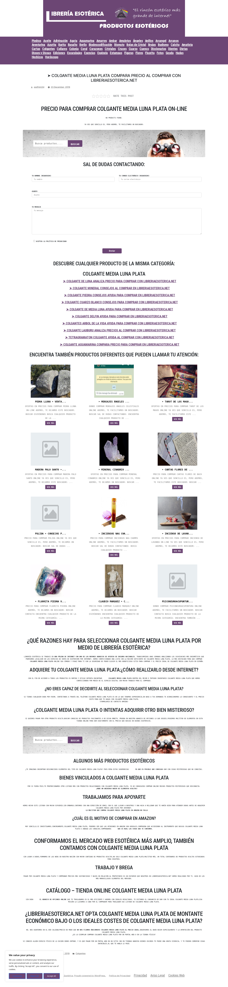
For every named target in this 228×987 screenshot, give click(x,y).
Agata (73, 41)
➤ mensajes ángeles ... (114, 401)
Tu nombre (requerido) (41, 176)
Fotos (160, 53)
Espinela (102, 53)
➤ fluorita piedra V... (50, 601)
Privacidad (140, 975)
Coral (84, 49)
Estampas (116, 53)
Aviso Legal (157, 975)
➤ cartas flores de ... (177, 469)
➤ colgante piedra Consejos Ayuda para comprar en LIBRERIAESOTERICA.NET (119, 295)
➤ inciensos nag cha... (114, 533)
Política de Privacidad (119, 975)
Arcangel (160, 41)
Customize (17, 976)
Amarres (101, 41)
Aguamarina (86, 41)
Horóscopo (51, 57)
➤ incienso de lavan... (177, 533)
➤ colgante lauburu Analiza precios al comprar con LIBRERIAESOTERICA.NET (119, 330)
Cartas (36, 49)
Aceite (47, 41)
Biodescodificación (100, 45)
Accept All (51, 976)
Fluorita (150, 53)
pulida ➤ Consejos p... (50, 533)
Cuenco (144, 49)
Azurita (51, 45)
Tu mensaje (36, 207)
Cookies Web (176, 975)
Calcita (175, 45)
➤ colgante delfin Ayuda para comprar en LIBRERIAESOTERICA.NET (119, 316)
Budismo (163, 45)
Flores (139, 53)
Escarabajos (74, 53)
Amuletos (125, 41)
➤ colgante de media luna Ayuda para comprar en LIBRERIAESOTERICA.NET (119, 309)
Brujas (152, 45)
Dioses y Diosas (41, 53)
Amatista (187, 45)
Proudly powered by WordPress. (90, 975)
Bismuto (119, 45)
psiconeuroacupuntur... (177, 601)
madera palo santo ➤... (50, 469)
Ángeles (138, 41)
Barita (62, 45)
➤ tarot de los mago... (177, 401)
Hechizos (37, 57)
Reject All (34, 976)
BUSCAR (75, 144)
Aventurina (38, 45)
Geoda (170, 53)
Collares (62, 49)
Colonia (74, 49)
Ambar (113, 41)
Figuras (128, 53)
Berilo (83, 45)
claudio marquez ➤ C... (114, 601)
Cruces (122, 49)
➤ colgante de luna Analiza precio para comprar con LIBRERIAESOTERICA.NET (119, 281)
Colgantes (48, 49)
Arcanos (173, 41)
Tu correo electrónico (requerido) (134, 176)
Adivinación (60, 41)
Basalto (72, 45)
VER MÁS (50, 423)
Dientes (173, 49)
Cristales (110, 49)
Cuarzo (133, 49)
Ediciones (59, 53)
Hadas (180, 53)
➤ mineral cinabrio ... (114, 469)
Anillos (149, 41)
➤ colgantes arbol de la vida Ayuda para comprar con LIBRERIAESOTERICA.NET (119, 323)
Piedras (36, 41)
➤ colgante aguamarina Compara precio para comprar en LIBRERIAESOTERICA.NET (119, 344)
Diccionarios (158, 49)
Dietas (183, 49)
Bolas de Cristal (136, 45)
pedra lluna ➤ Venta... (50, 401)
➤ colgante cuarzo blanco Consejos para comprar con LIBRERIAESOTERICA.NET (119, 302)
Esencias (89, 53)
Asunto (34, 191)
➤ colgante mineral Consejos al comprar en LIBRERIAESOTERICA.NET (119, 288)
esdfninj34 (39, 87)
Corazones (96, 49)
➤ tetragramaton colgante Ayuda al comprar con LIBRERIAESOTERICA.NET (119, 337)
